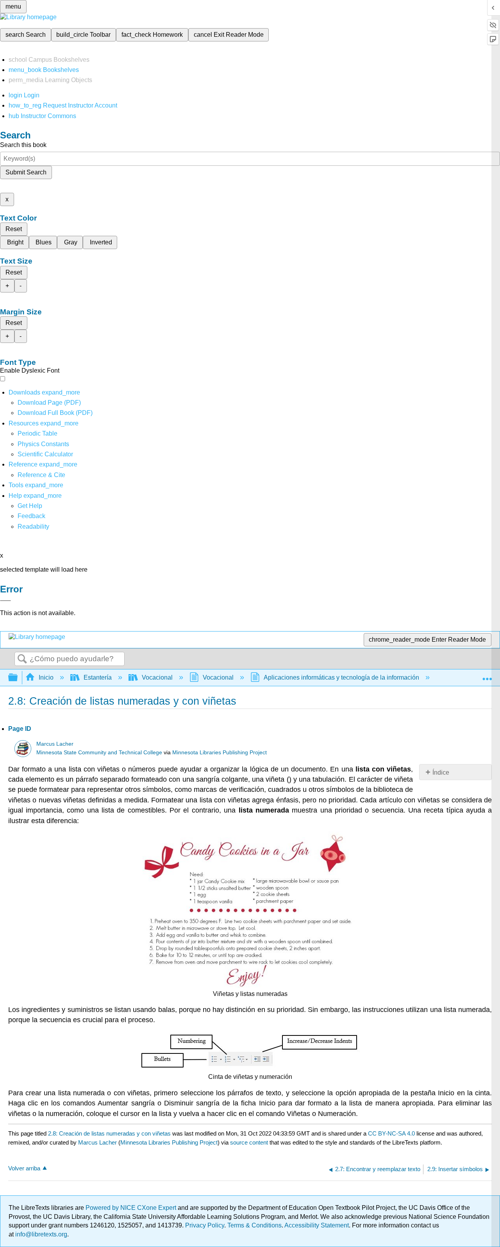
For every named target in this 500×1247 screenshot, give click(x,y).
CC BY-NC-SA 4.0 (391, 1133)
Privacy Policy (204, 1225)
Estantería (97, 677)
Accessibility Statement (316, 1225)
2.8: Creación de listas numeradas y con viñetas (109, 1133)
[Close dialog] (5, 600)
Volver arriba (24, 1168)
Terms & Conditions (254, 1225)
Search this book (23, 145)
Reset (13, 229)
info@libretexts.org (40, 1234)
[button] (31, 516)
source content (249, 1142)
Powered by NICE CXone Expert (132, 1207)
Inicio (46, 677)
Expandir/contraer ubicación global (487, 675)
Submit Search (25, 172)
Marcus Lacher (54, 744)
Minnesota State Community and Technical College (99, 752)
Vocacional (157, 677)
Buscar (22, 659)
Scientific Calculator (45, 454)
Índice (440, 772)
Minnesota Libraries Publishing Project (219, 752)
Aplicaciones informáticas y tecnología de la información (341, 677)
